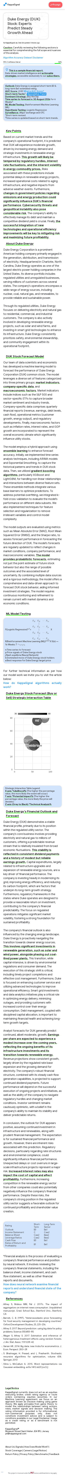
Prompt (56, 5)
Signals (19, 1447)
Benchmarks (41, 1454)
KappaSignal (14, 4)
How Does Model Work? (36, 1447)
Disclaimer (38, 57)
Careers (27, 1450)
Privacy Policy (27, 1454)
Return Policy (12, 1454)
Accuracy (18, 57)
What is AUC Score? (34, 91)
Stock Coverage (13, 1450)
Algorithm (8, 57)
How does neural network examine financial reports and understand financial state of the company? (32, 1288)
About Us (9, 1447)
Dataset (28, 57)
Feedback (54, 1454)
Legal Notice (39, 1450)
